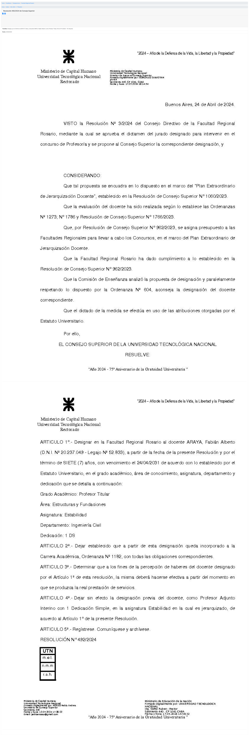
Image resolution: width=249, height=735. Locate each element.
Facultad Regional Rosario (27, 3)
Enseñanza (8, 3)
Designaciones (16, 3)
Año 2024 (12, 7)
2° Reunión (19, 7)
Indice (7, 7)
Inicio (3, 3)
